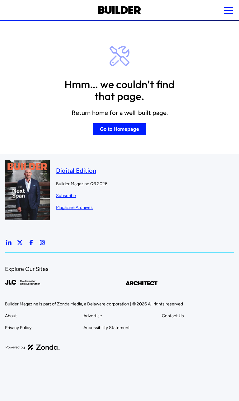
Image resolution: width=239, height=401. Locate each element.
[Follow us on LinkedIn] (8, 242)
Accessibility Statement (106, 327)
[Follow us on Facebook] (31, 242)
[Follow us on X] (20, 242)
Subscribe (66, 195)
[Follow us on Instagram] (42, 242)
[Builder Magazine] (119, 10)
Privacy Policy (18, 327)
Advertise (92, 315)
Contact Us (173, 315)
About (11, 315)
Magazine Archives (74, 207)
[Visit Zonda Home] (32, 347)
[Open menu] (228, 10)
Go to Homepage (119, 129)
